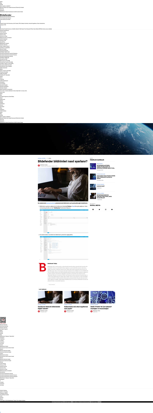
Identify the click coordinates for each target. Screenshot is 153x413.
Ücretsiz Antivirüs (3, 327)
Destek (1, 4)
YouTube (2, 343)
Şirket (1, 1)
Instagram (2, 337)
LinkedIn (2, 340)
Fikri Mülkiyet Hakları (4, 394)
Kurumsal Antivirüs (4, 50)
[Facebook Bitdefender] (93, 209)
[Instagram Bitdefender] (105, 209)
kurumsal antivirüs (50, 203)
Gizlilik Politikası (3, 390)
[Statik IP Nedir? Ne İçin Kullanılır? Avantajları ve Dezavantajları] (102, 297)
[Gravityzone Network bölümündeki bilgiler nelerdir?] (50, 297)
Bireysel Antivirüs (3, 16)
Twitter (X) (2, 339)
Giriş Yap (2, 8)
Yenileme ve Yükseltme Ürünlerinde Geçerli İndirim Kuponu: (85, 401)
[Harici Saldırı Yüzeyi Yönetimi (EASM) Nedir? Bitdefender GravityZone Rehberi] (93, 177)
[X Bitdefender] (99, 209)
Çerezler (1, 397)
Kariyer (1, 333)
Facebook (2, 342)
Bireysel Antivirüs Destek (5, 350)
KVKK (1, 396)
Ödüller (1, 332)
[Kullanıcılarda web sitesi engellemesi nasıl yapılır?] (76, 297)
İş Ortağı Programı (4, 329)
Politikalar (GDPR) (4, 393)
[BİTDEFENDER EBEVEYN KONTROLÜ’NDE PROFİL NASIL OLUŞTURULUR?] (93, 196)
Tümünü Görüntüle (52, 284)
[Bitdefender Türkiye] (42, 267)
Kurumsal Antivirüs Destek (5, 352)
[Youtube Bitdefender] (112, 209)
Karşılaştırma (6, 30)
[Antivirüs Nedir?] (93, 187)
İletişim (1, 349)
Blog (1, 3)
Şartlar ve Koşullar (4, 391)
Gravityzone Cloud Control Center (7, 347)
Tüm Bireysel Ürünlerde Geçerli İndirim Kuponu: (61, 401)
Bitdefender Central (4, 346)
